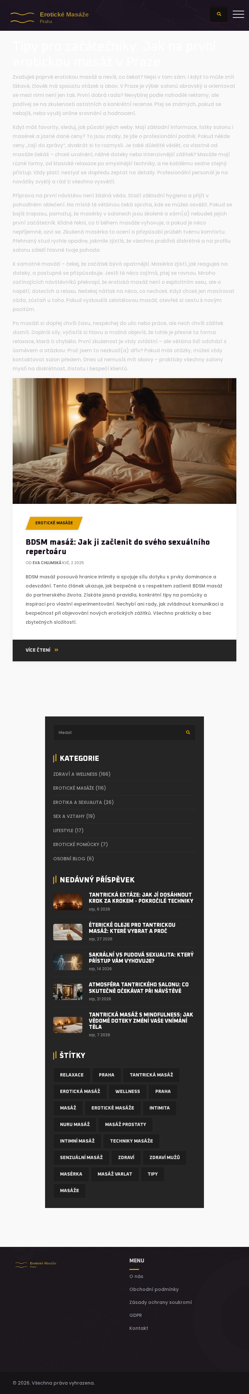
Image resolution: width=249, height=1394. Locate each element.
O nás (136, 1276)
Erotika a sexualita (83, 802)
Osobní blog (73, 858)
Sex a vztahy (74, 816)
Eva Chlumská (47, 562)
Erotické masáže (54, 523)
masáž (68, 1108)
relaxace (72, 1075)
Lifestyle (68, 830)
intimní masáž (77, 1141)
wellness (127, 1091)
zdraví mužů (164, 1158)
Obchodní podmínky (154, 1289)
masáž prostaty (125, 1124)
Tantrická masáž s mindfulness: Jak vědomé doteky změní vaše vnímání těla (141, 1021)
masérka (71, 1174)
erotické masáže (112, 1108)
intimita (159, 1108)
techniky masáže (131, 1141)
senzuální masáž (81, 1158)
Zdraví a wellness (82, 774)
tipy (153, 1174)
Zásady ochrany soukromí (160, 1302)
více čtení (38, 650)
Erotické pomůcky (80, 844)
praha (163, 1091)
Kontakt (138, 1328)
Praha (106, 1075)
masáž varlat (115, 1174)
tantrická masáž (151, 1075)
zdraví (126, 1158)
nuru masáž (75, 1124)
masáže (69, 1191)
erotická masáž (80, 1091)
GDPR (135, 1315)
